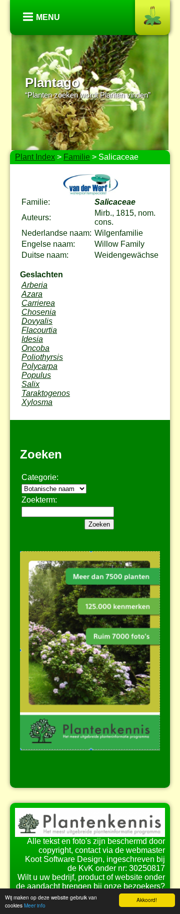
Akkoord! (146, 899)
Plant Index (35, 157)
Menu (48, 17)
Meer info (35, 905)
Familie (77, 157)
